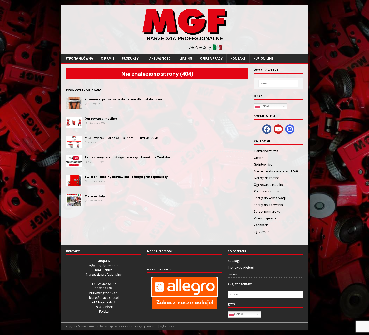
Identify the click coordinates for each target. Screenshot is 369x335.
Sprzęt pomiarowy (267, 211)
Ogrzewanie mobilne (101, 118)
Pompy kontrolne (266, 191)
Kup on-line (263, 58)
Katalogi (234, 261)
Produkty (130, 58)
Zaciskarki (261, 225)
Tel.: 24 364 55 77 (103, 284)
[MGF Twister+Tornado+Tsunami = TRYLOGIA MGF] (74, 145)
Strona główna (79, 58)
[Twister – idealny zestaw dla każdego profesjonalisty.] (74, 184)
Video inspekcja (265, 218)
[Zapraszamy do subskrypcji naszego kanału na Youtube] (74, 165)
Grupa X (104, 261)
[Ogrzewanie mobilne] (74, 126)
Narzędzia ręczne (266, 178)
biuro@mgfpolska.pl (103, 293)
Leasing (185, 58)
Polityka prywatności (146, 326)
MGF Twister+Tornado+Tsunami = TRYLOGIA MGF (123, 138)
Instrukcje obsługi (241, 267)
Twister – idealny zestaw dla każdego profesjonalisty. (126, 177)
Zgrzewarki (262, 232)
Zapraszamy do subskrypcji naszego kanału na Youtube (127, 157)
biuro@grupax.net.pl (104, 297)
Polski (264, 106)
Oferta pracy (211, 58)
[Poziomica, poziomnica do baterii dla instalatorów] (74, 106)
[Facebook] (266, 129)
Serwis (232, 274)
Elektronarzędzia (266, 151)
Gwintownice (263, 164)
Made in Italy (95, 196)
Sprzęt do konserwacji (270, 198)
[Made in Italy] (74, 203)
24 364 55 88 (104, 288)
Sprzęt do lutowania (268, 205)
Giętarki (259, 158)
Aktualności (160, 58)
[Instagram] (289, 129)
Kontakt (238, 58)
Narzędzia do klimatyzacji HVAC (276, 171)
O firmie (107, 58)
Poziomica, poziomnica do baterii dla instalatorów (124, 99)
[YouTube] (278, 129)
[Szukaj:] (278, 83)
